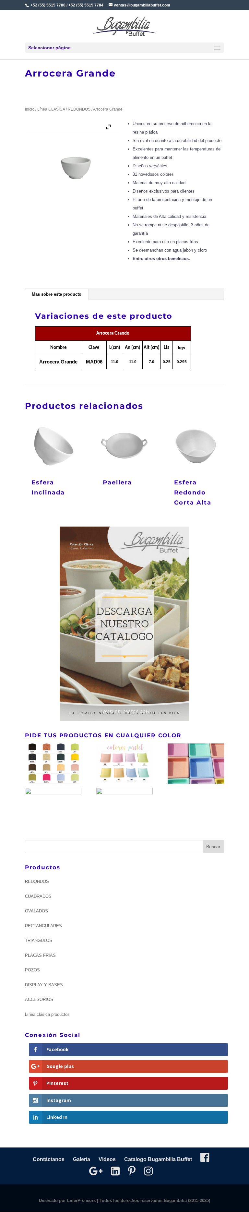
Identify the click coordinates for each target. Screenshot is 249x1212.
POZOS (32, 970)
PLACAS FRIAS (40, 955)
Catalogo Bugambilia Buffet (158, 1159)
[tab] (57, 294)
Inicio (29, 109)
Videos (107, 1159)
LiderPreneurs (81, 1200)
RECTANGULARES (43, 925)
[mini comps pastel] (196, 764)
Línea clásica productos (47, 1014)
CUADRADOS (38, 896)
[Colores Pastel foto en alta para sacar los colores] (53, 808)
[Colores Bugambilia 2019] (53, 764)
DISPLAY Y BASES (44, 984)
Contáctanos (49, 1159)
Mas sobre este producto (56, 294)
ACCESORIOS (39, 999)
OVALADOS (36, 911)
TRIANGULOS (38, 940)
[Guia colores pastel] (124, 764)
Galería (81, 1159)
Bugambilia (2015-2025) (187, 1200)
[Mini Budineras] (124, 808)
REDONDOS (79, 109)
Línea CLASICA (51, 109)
